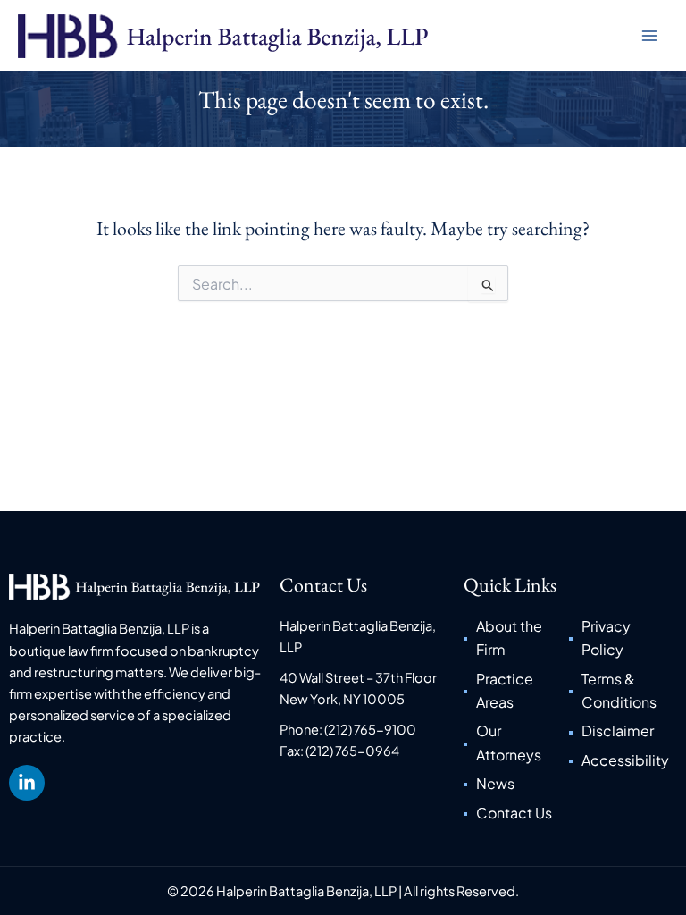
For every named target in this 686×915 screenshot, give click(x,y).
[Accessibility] (621, 760)
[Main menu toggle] (649, 36)
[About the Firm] (516, 638)
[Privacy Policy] (621, 638)
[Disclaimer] (621, 731)
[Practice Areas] (516, 691)
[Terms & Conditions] (621, 691)
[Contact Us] (516, 813)
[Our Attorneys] (516, 743)
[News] (516, 783)
